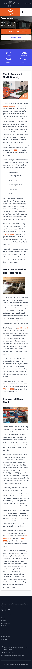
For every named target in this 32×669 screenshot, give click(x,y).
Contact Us (17, 37)
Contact (3, 626)
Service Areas (5, 623)
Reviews (3, 620)
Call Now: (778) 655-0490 (17, 31)
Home (3, 618)
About (3, 634)
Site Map (4, 639)
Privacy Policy (5, 636)
